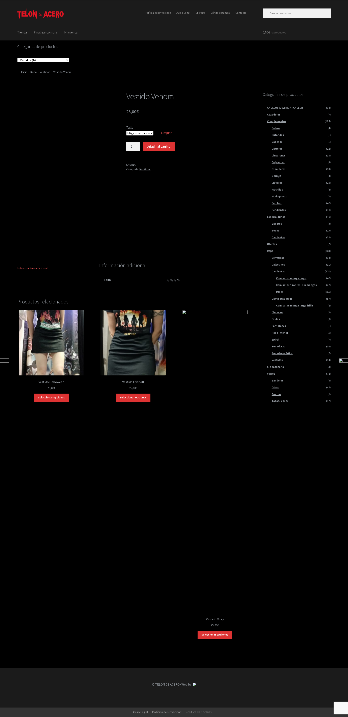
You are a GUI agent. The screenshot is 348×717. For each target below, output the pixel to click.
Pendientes (279, 210)
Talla (129, 127)
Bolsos (276, 128)
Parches (277, 203)
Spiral (275, 339)
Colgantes (278, 162)
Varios (271, 373)
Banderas (278, 380)
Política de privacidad (158, 13)
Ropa (33, 72)
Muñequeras (279, 196)
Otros (275, 387)
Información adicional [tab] (32, 268)
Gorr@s (276, 176)
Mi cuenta (71, 32)
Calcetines (278, 264)
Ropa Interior (280, 333)
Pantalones (279, 326)
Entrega (200, 13)
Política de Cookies (198, 712)
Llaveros (277, 182)
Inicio (24, 72)
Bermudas (278, 257)
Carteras (277, 148)
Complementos (276, 121)
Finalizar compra (45, 32)
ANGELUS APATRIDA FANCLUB (285, 107)
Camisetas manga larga (291, 278)
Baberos (277, 223)
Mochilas (277, 189)
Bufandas (278, 135)
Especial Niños (276, 217)
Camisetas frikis (282, 298)
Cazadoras (274, 114)
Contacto (240, 13)
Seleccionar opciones (51, 397)
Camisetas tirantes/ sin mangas (296, 285)
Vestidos (45, 72)
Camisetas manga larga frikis (295, 305)
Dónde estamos (220, 13)
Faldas (276, 319)
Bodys (275, 230)
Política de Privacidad (166, 712)
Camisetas (278, 237)
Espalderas (279, 169)
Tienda (22, 32)
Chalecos (277, 312)
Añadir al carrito (159, 146)
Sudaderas (278, 346)
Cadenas (277, 142)
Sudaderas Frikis (282, 353)
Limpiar (166, 133)
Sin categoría (275, 367)
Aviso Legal (183, 13)
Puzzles (276, 394)
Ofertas (272, 244)
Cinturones (279, 155)
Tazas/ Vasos (280, 401)
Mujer (279, 292)
